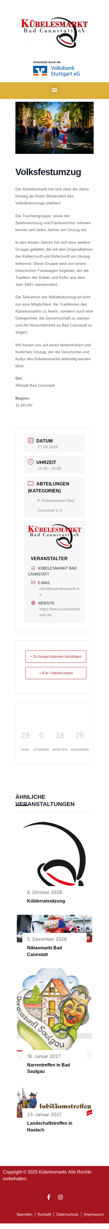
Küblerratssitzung (46, 901)
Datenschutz (67, 1214)
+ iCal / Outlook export (56, 673)
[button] (54, 89)
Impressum (94, 1214)
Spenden (24, 1214)
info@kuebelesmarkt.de (59, 591)
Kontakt (44, 1214)
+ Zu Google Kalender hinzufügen (56, 657)
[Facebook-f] (48, 1197)
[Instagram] (60, 1197)
